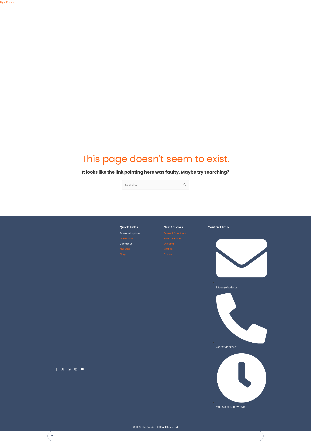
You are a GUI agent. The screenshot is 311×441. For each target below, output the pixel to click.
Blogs (123, 254)
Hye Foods (7, 2)
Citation (168, 249)
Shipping (169, 243)
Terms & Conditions (175, 233)
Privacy (168, 254)
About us (125, 249)
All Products (126, 238)
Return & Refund (173, 238)
